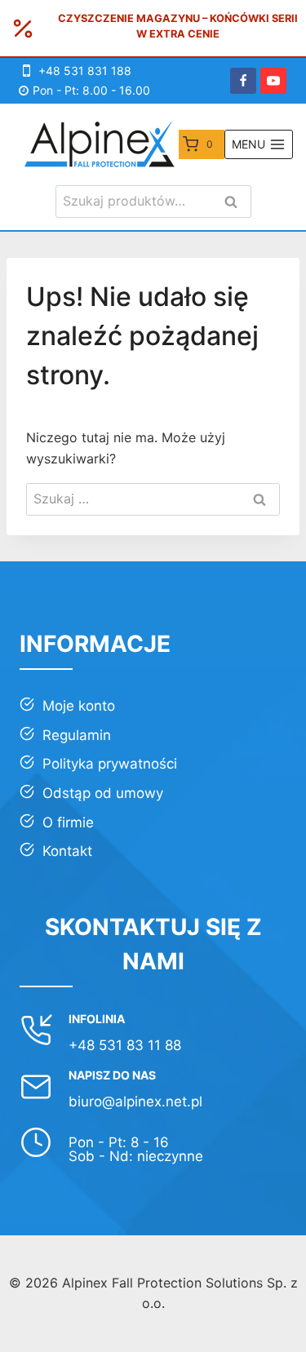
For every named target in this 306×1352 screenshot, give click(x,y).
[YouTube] (273, 81)
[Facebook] (243, 81)
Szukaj (235, 202)
